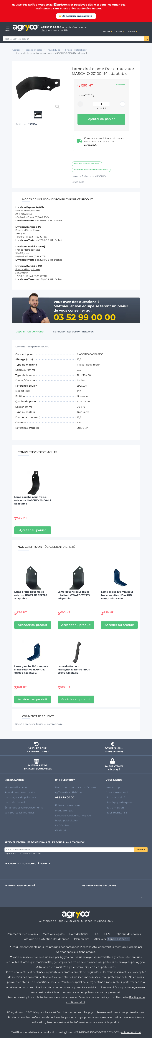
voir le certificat (131, 1032)
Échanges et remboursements (23, 807)
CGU (96, 933)
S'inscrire (141, 849)
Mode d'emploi (64, 810)
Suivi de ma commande (19, 792)
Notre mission (115, 807)
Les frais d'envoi (14, 802)
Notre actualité (115, 797)
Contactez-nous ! (117, 792)
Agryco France (117, 938)
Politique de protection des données (45, 938)
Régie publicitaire (66, 820)
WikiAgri (60, 830)
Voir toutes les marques (19, 812)
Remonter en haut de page (143, 1022)
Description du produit (87, 164)
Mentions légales (54, 933)
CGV (107, 933)
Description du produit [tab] (31, 331)
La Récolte (62, 825)
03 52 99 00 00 (51, 27)
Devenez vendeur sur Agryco (73, 815)
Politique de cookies (128, 933)
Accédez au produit (32, 625)
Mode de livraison (15, 787)
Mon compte (114, 787)
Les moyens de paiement (20, 797)
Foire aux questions (67, 805)
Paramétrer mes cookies (22, 933)
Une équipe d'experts (119, 802)
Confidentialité (78, 933)
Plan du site (81, 938)
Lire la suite (78, 182)
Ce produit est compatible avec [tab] (73, 331)
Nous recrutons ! (116, 812)
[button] (107, 28)
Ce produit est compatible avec (91, 170)
